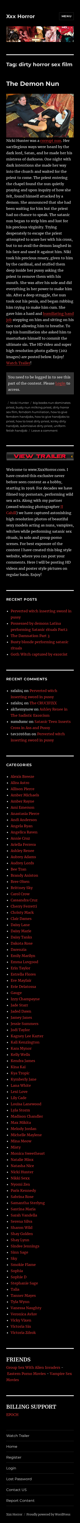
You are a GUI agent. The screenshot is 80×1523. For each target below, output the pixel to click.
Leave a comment (44, 430)
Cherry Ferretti (24, 906)
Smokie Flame (23, 1264)
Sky (14, 1258)
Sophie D (18, 1277)
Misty (16, 1147)
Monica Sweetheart (28, 1153)
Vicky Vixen (21, 1320)
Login (60, 383)
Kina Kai (18, 1067)
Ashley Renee (22, 850)
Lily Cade (18, 1098)
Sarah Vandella (24, 1215)
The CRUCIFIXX (43, 703)
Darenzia (18, 949)
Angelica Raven (24, 832)
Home (11, 1446)
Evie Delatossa (23, 986)
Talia (15, 1289)
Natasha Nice (22, 1166)
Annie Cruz (20, 838)
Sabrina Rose (22, 1196)
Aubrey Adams (23, 857)
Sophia (17, 1271)
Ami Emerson (22, 807)
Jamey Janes (21, 1017)
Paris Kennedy (23, 1190)
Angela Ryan (22, 826)
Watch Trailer (18, 363)
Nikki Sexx (20, 1178)
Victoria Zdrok (23, 1332)
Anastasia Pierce (25, 813)
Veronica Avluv (24, 1314)
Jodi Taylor (20, 1030)
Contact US (16, 1490)
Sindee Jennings (25, 1246)
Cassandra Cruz (24, 900)
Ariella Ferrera (23, 844)
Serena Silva (21, 1221)
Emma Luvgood (24, 962)
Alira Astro (20, 782)
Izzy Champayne (25, 999)
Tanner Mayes (23, 1295)
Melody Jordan (23, 1128)
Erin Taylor (20, 968)
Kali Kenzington (25, 1042)
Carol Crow (20, 894)
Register (13, 1457)
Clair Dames (21, 918)
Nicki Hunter (19, 402)
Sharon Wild (21, 1227)
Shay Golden (22, 1234)
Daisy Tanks (21, 937)
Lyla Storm (20, 1110)
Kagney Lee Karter (27, 1036)
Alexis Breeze (22, 776)
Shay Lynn (20, 1240)
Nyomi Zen (20, 1184)
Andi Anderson (24, 820)
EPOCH (12, 1414)
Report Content (20, 1501)
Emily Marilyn (23, 955)
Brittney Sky (22, 888)
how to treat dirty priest (32, 421)
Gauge (16, 993)
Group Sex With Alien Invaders (33, 1367)
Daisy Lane (20, 925)
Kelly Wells (20, 1054)
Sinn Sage (19, 1252)
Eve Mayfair (21, 980)
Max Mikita (21, 1122)
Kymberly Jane (23, 1079)
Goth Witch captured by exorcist (39, 654)
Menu (66, 16)
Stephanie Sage (24, 1283)
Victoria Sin (21, 1326)
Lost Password (19, 1479)
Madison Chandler (27, 1116)
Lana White (21, 1085)
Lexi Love (19, 1091)
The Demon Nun (32, 83)
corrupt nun (50, 140)
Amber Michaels (25, 795)
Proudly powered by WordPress (48, 1514)
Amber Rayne (22, 801)
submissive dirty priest (36, 426)
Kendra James (23, 1061)
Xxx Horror (20, 16)
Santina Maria (23, 1209)
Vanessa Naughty (26, 1308)
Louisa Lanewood (26, 1104)
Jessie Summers (24, 1023)
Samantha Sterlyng (28, 1203)
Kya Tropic (20, 1073)
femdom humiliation (34, 412)
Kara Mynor (21, 1048)
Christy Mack (22, 912)
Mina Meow (21, 1141)
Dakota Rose (22, 943)
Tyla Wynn (20, 1301)
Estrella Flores (23, 974)
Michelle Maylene (26, 1135)
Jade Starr (19, 1005)
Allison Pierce (22, 789)
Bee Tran (18, 869)
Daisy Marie (21, 931)
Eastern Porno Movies (26, 1373)
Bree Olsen (20, 881)
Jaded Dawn (21, 1011)
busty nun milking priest (34, 407)
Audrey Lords (22, 863)
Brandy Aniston (24, 875)
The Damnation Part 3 (30, 636)
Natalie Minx (22, 1159)
